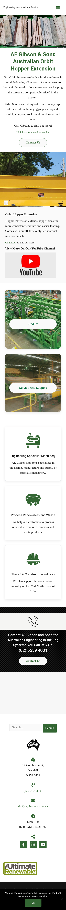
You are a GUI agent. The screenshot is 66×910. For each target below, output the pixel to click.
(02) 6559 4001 (33, 650)
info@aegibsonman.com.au (33, 806)
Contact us (11, 242)
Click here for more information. (33, 132)
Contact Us (33, 142)
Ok (33, 902)
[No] (61, 899)
